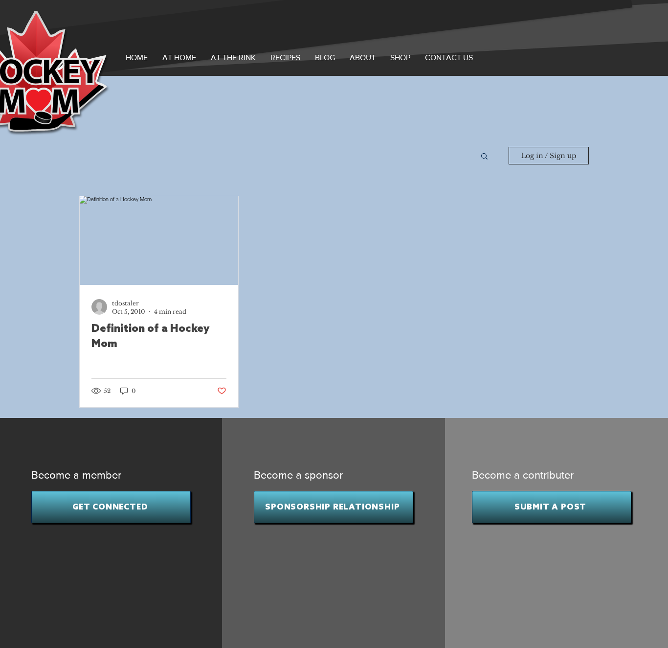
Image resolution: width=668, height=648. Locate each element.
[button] (362, 57)
